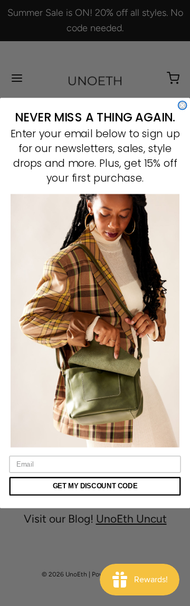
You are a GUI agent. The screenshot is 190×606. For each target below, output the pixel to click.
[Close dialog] (182, 105)
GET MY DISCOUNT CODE (95, 486)
